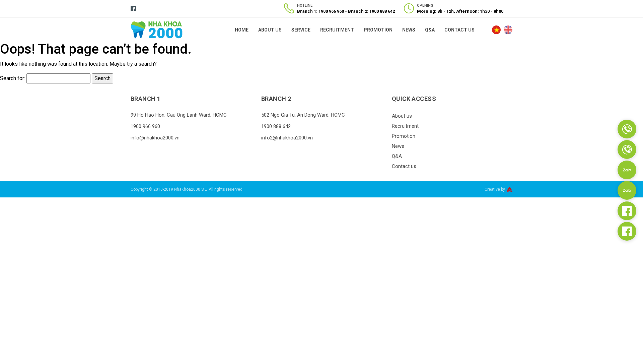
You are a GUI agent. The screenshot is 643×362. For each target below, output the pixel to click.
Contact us (459, 30)
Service (300, 30)
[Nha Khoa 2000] (157, 29)
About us (402, 116)
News (408, 30)
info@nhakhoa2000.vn (155, 138)
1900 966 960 (145, 126)
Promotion (378, 30)
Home (241, 30)
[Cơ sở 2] (627, 149)
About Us (270, 30)
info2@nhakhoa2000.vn (287, 138)
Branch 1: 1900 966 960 (321, 11)
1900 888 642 (276, 126)
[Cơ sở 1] (627, 129)
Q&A (430, 30)
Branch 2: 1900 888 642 (371, 11)
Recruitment (337, 30)
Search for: (12, 78)
